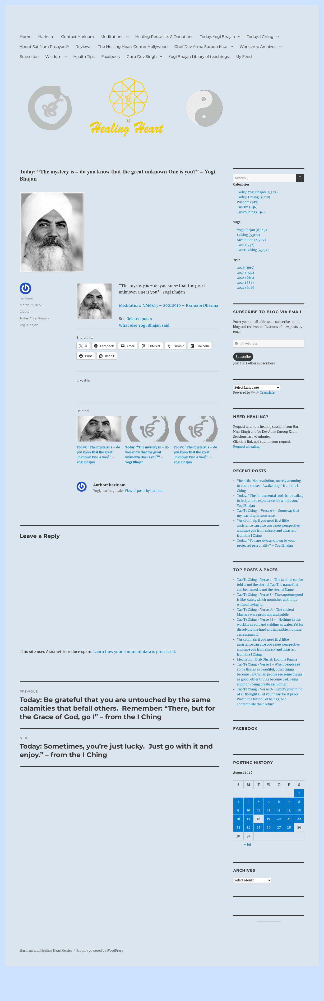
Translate (267, 393)
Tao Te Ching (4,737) (253, 250)
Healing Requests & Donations (164, 36)
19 (268, 819)
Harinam (46, 36)
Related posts (139, 318)
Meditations (112, 36)
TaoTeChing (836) (251, 212)
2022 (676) (245, 288)
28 (289, 827)
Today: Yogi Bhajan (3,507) (257, 192)
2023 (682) (245, 283)
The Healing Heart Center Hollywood (133, 46)
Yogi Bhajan (29, 325)
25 (258, 827)
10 (248, 810)
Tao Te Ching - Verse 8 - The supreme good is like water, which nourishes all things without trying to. (270, 600)
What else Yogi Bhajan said (144, 325)
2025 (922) (245, 273)
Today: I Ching (260, 36)
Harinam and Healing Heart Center (46, 951)
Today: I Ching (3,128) (253, 197)
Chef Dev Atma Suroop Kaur (201, 46)
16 (238, 819)
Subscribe (29, 56)
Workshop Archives (258, 46)
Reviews (83, 46)
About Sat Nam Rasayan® (44, 46)
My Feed (244, 56)
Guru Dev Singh (142, 56)
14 (289, 810)
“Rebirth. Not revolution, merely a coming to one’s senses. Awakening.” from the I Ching (269, 486)
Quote (24, 311)
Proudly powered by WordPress (99, 951)
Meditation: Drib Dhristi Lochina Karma (267, 659)
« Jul (247, 845)
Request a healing (246, 447)
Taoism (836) (247, 207)
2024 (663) (245, 278)
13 (278, 810)
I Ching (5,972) (248, 235)
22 (299, 819)
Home (26, 36)
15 (299, 810)
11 (258, 810)
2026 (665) (246, 268)
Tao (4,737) (246, 245)
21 (289, 819)
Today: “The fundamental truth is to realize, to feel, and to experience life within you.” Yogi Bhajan (270, 501)
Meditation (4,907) (251, 240)
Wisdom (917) (248, 202)
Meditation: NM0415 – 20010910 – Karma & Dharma (168, 305)
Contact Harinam (77, 36)
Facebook (110, 56)
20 (279, 819)
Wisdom (53, 56)
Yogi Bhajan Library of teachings (199, 56)
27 (279, 827)
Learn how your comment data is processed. (134, 651)
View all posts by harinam (144, 491)
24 (248, 827)
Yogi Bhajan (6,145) (252, 230)
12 (268, 810)
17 (248, 819)
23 (238, 827)
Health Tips (84, 56)
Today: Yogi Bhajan (217, 36)
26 (269, 827)
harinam (26, 298)
